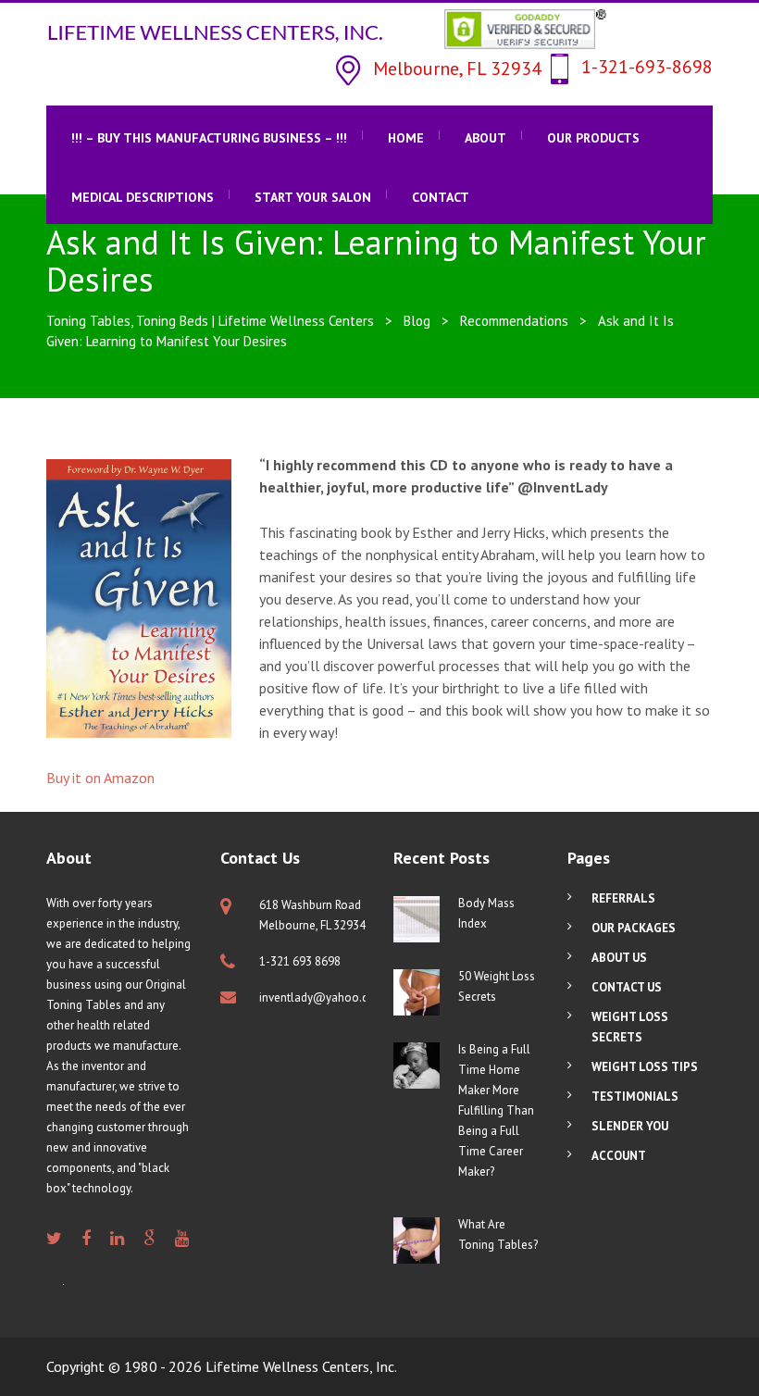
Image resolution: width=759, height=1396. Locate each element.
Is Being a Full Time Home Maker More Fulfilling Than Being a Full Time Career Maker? (496, 1110)
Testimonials (634, 1096)
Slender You (629, 1126)
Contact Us (626, 987)
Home (406, 138)
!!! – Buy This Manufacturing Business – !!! (209, 138)
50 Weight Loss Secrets (496, 986)
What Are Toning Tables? (498, 1234)
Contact (440, 197)
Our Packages (633, 928)
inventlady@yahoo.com (322, 997)
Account (618, 1156)
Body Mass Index (486, 913)
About (485, 138)
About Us (619, 958)
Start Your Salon (313, 197)
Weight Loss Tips (644, 1067)
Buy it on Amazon (100, 777)
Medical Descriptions (142, 197)
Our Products (593, 138)
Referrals (623, 898)
